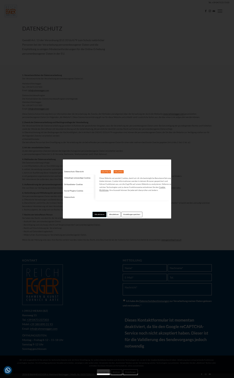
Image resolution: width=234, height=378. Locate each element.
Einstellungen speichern (131, 214)
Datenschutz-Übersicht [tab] (74, 171)
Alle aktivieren (100, 214)
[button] (8, 370)
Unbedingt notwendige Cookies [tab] (77, 178)
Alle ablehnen (114, 214)
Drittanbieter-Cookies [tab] (73, 184)
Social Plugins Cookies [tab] (73, 191)
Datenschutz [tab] (69, 197)
